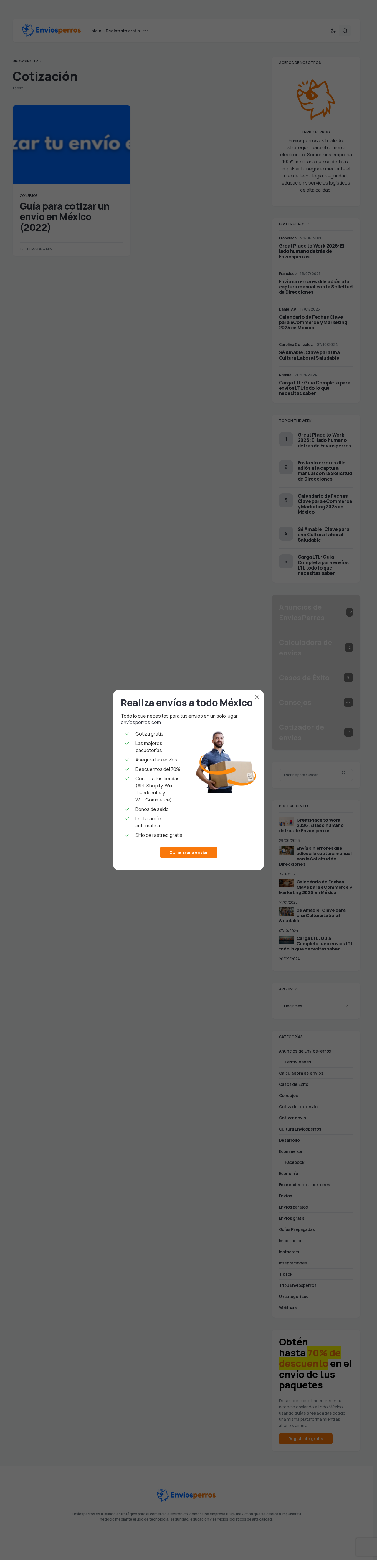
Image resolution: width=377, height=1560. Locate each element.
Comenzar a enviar (188, 852)
